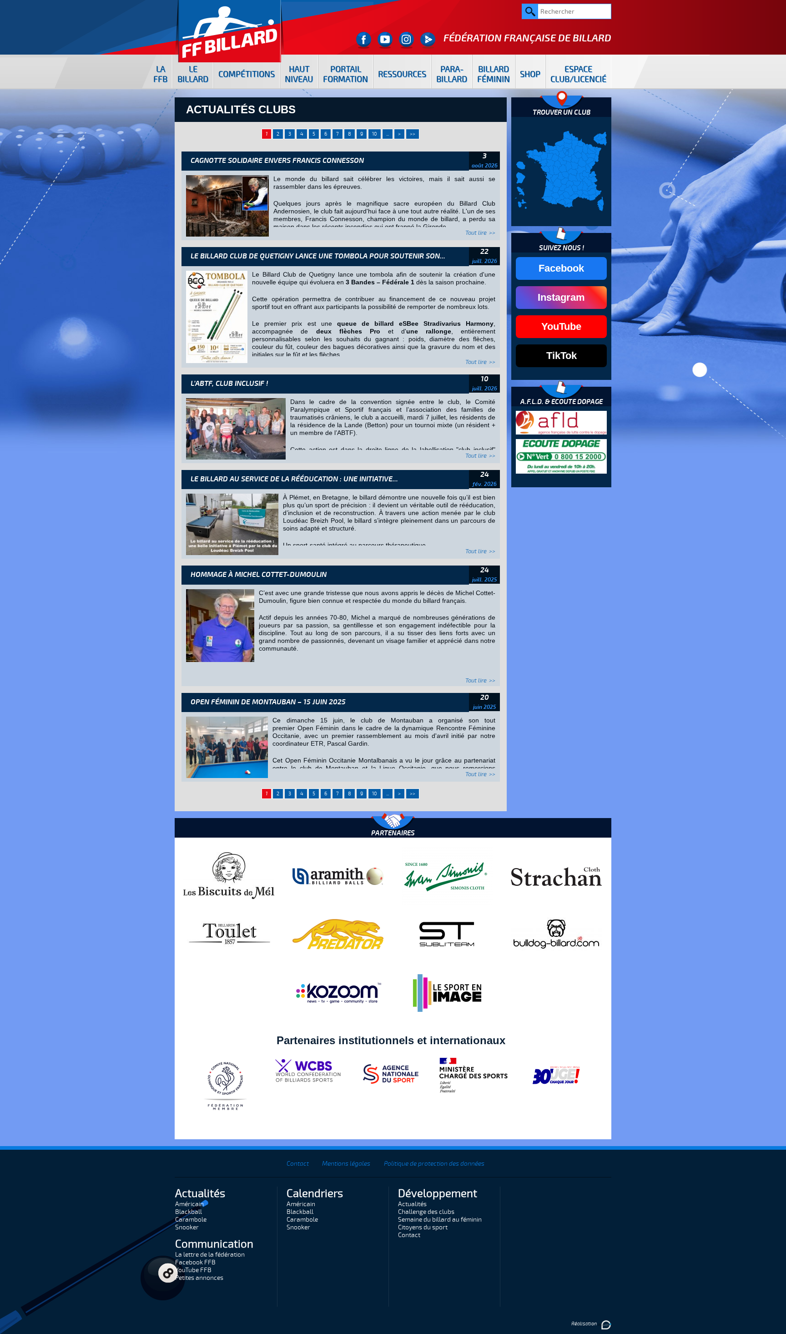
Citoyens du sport (423, 1227)
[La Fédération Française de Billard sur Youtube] (385, 40)
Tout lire (476, 233)
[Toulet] (228, 933)
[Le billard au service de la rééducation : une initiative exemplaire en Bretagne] (232, 523)
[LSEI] (447, 993)
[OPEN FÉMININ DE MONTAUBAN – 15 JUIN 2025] (227, 746)
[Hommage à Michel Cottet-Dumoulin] (220, 624)
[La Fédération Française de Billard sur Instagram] (406, 40)
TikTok (561, 355)
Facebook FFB (195, 1262)
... (387, 134)
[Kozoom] (337, 993)
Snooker (187, 1227)
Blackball (188, 1212)
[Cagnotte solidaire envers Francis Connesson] (227, 205)
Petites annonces (199, 1278)
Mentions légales (346, 1163)
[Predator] (337, 933)
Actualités (412, 1204)
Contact (298, 1163)
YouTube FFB (193, 1270)
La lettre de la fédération (210, 1254)
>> (412, 134)
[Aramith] (337, 876)
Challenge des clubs (426, 1212)
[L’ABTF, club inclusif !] (236, 428)
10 (374, 134)
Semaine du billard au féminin (440, 1219)
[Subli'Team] (447, 933)
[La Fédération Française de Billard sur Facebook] (363, 40)
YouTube (561, 326)
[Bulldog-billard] (556, 933)
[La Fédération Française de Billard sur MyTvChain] (427, 40)
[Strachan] (556, 876)
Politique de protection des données (434, 1163)
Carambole (191, 1219)
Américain (189, 1204)
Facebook (561, 268)
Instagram (561, 297)
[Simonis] (447, 876)
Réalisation (584, 1324)
